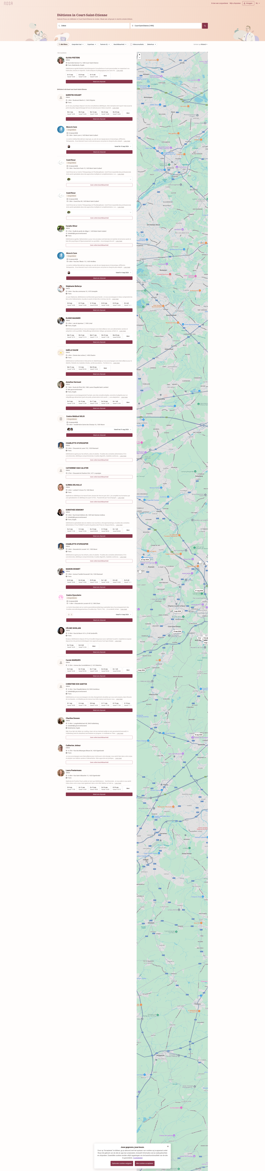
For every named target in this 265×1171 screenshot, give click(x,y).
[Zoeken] (205, 26)
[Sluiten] (168, 1146)
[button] (198, 734)
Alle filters (64, 44)
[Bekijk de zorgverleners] (99, 179)
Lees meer (119, 70)
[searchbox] (93, 26)
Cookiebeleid (137, 1158)
